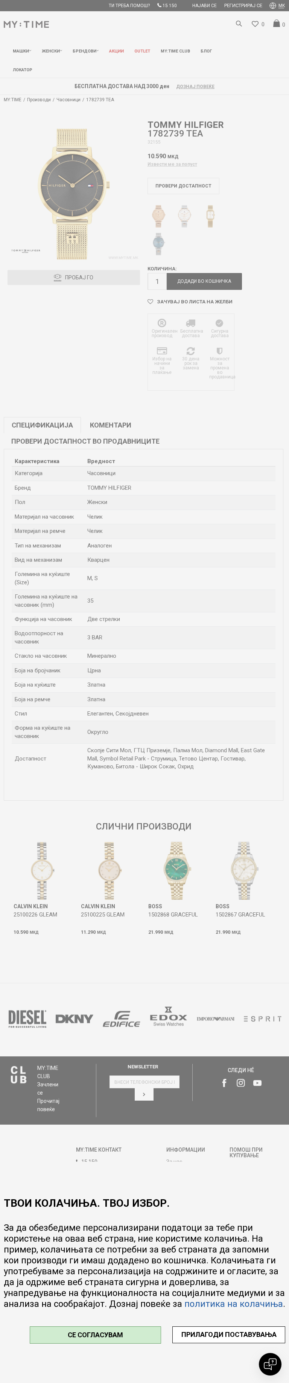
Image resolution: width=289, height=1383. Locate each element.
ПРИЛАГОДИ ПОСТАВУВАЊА (229, 1334)
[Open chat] (270, 1364)
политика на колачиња (233, 1304)
